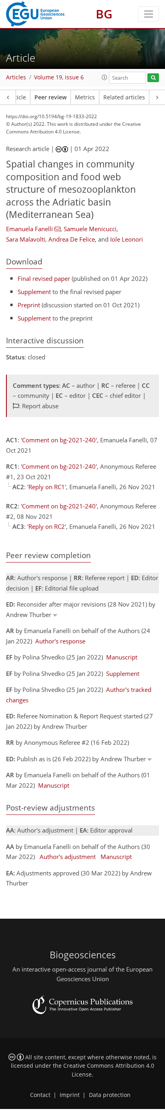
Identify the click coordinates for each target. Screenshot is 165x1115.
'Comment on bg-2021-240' (59, 440)
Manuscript (121, 657)
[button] (104, 77)
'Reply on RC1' (46, 487)
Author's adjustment (68, 857)
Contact (40, 1095)
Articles (16, 77)
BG (104, 14)
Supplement (34, 292)
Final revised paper (44, 278)
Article (17, 97)
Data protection (110, 1095)
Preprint (29, 305)
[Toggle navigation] (148, 14)
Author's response (60, 641)
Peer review (50, 97)
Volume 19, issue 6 (59, 77)
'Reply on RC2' (46, 526)
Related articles (124, 97)
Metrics (85, 97)
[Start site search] (153, 78)
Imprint (70, 1095)
